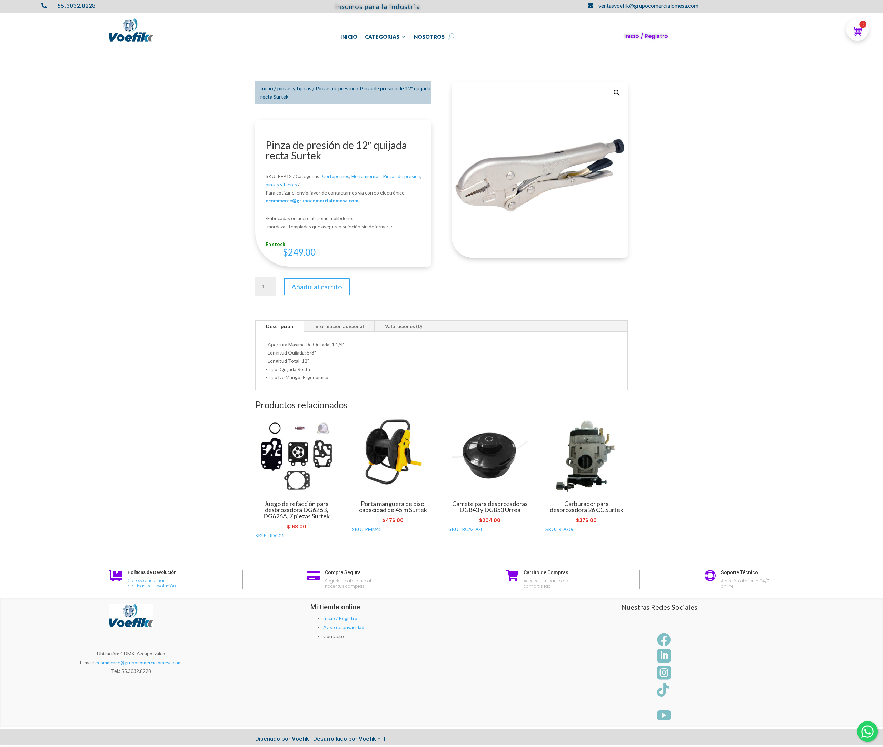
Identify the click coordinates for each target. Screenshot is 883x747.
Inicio (348, 37)
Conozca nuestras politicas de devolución (152, 583)
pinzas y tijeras (294, 88)
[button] (617, 93)
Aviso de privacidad (343, 627)
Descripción (279, 326)
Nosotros (429, 37)
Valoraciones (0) (403, 326)
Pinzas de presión (336, 88)
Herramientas (366, 176)
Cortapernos (335, 176)
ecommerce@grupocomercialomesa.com (138, 662)
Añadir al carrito (316, 286)
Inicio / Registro (340, 618)
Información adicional (339, 326)
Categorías (382, 37)
